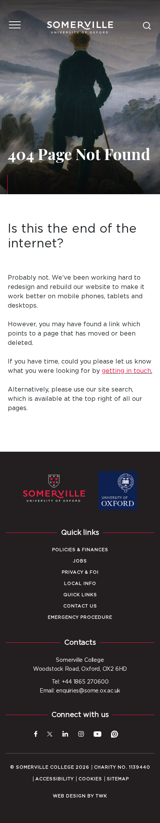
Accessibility (54, 779)
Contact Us (80, 606)
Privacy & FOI (80, 572)
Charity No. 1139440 (122, 767)
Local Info (80, 583)
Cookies (90, 779)
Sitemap (118, 779)
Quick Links (80, 595)
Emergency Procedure (80, 617)
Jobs (80, 561)
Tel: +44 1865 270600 (80, 682)
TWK (101, 796)
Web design (69, 796)
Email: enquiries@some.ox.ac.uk (80, 691)
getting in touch (126, 371)
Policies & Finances (80, 550)
